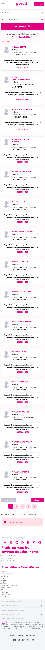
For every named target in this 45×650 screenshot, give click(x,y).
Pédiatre (14, 50)
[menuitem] (22, 601)
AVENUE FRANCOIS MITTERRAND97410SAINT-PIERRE (23, 53)
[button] (12, 601)
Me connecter (39, 4)
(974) (29, 514)
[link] (14, 641)
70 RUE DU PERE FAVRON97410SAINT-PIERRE (23, 86)
